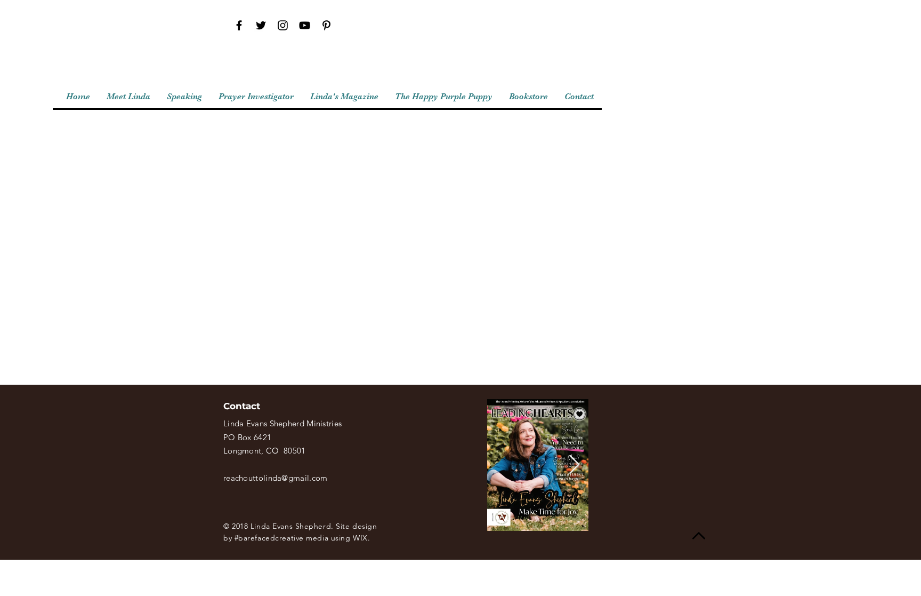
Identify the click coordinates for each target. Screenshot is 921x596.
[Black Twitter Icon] (261, 25)
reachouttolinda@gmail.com (275, 478)
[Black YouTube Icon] (304, 25)
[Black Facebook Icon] (239, 25)
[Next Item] (574, 465)
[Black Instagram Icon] (282, 25)
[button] (256, 97)
